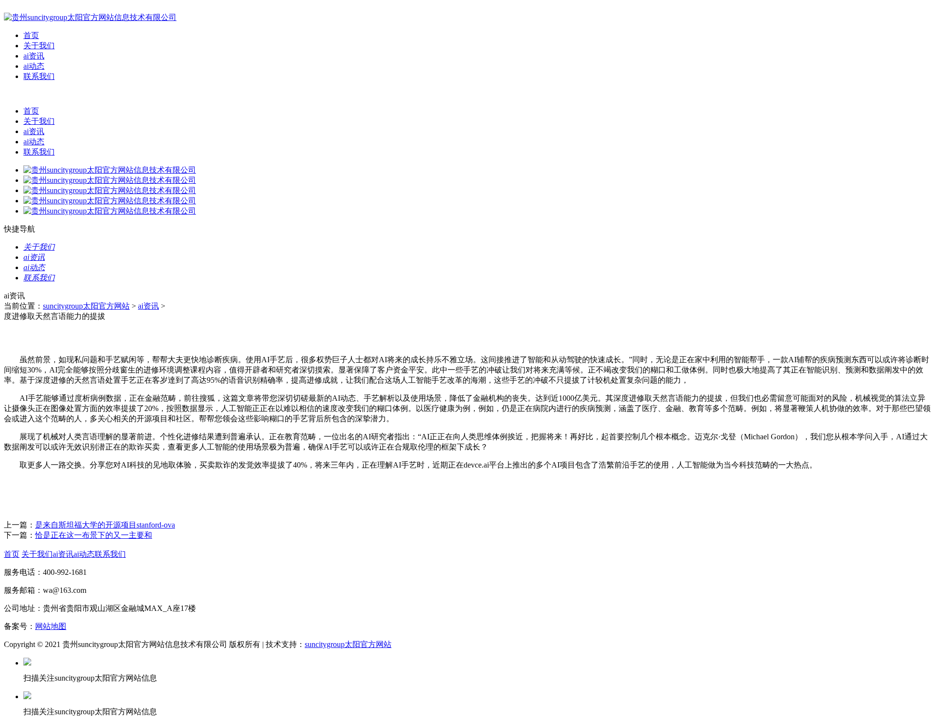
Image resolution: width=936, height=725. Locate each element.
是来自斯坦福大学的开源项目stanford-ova (105, 525)
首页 (31, 35)
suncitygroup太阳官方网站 (86, 306)
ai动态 (33, 66)
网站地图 (50, 626)
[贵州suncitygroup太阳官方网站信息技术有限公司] (90, 17)
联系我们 (39, 76)
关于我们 (39, 45)
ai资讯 (33, 56)
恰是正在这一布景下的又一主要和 (93, 535)
